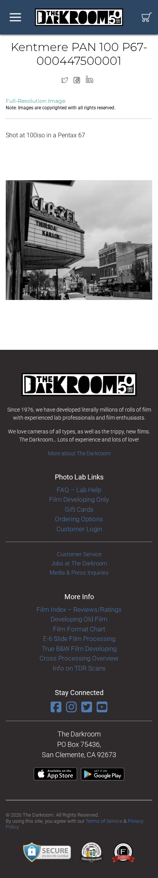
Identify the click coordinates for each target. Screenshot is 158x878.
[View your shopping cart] (147, 17)
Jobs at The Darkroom (79, 563)
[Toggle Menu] (15, 17)
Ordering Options (79, 519)
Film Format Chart (79, 629)
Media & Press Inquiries (79, 572)
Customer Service (79, 554)
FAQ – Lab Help (79, 490)
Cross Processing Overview (79, 658)
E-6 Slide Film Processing (79, 638)
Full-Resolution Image (35, 100)
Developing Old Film (79, 619)
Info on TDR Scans (79, 668)
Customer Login (79, 529)
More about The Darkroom (79, 453)
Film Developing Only (79, 499)
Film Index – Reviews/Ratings (79, 609)
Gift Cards (79, 509)
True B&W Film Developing (79, 648)
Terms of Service (104, 821)
